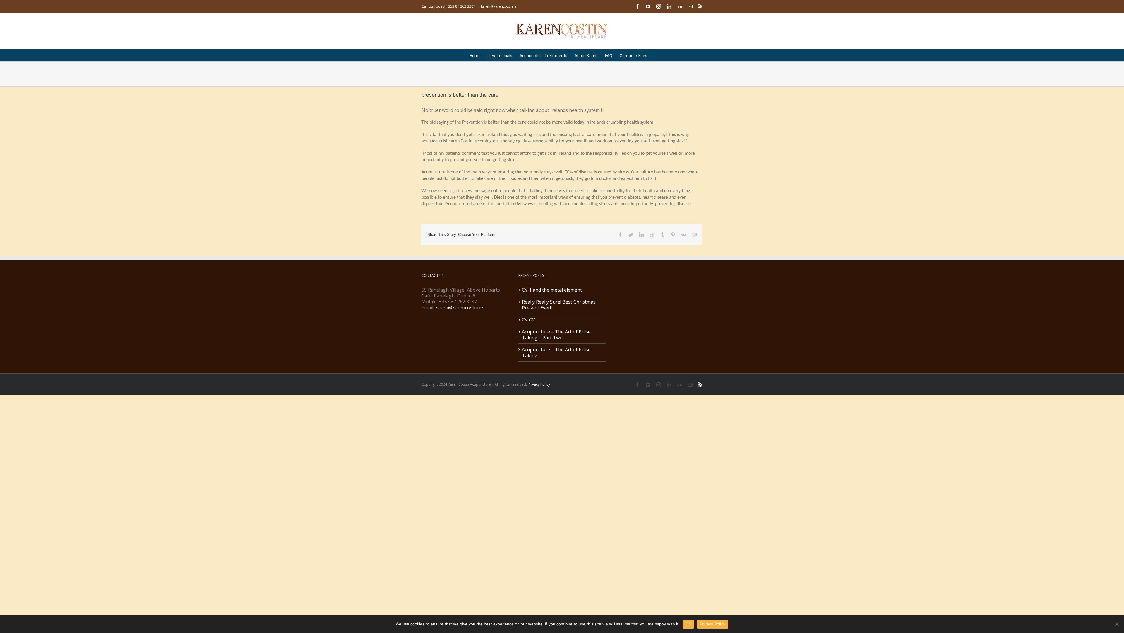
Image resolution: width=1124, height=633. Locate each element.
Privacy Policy (539, 384)
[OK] (1117, 624)
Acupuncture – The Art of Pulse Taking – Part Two (556, 335)
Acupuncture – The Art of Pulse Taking (556, 352)
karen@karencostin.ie (499, 6)
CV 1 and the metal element (552, 290)
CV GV (528, 320)
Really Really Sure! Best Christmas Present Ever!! (559, 305)
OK (688, 624)
